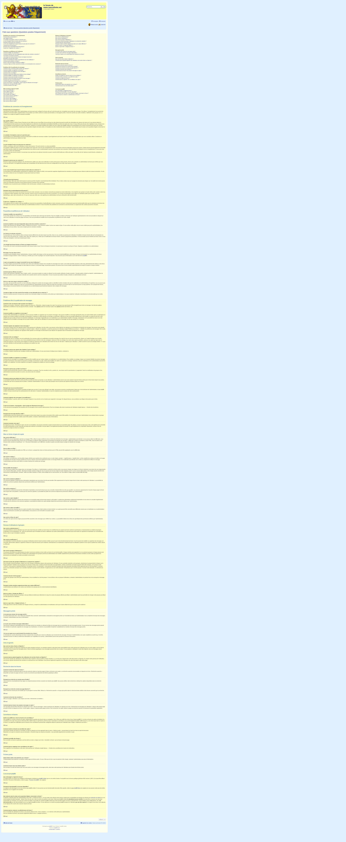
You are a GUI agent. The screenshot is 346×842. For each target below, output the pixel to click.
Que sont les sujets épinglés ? (10, 98)
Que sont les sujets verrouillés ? (10, 99)
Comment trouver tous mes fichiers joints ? (64, 85)
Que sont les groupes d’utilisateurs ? (63, 39)
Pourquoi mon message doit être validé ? (12, 83)
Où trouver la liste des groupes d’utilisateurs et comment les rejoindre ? (70, 41)
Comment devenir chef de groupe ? (63, 42)
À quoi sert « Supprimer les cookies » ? (12, 48)
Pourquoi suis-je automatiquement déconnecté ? (13, 46)
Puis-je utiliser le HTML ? (8, 91)
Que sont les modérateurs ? (61, 38)
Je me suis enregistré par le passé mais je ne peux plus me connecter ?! (19, 43)
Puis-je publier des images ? (9, 94)
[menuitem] (13, 21)
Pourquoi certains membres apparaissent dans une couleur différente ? (70, 43)
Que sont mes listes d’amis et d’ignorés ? (64, 58)
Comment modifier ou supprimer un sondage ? (13, 75)
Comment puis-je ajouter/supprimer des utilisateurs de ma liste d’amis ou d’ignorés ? (73, 60)
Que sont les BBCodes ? (8, 90)
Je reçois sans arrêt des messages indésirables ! (66, 52)
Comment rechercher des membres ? (63, 69)
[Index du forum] (23, 11)
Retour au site (94, 24)
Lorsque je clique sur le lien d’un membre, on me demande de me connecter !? (22, 63)
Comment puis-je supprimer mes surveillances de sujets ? (68, 79)
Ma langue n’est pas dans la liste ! (10, 58)
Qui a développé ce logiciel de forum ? (63, 90)
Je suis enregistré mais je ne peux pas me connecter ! (15, 41)
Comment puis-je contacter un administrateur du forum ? (67, 94)
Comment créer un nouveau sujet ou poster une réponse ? (16, 68)
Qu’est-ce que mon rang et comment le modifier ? (14, 62)
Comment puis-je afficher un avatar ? (11, 61)
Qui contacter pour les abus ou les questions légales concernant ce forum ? (71, 93)
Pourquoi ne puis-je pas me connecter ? (12, 42)
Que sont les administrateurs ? (62, 36)
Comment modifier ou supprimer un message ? (13, 70)
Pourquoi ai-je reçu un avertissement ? (11, 79)
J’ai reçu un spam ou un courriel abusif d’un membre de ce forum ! (69, 54)
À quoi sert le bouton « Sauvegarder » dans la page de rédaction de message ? (20, 82)
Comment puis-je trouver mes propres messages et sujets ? (68, 70)
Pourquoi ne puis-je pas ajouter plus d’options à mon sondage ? (17, 74)
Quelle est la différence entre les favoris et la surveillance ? (68, 75)
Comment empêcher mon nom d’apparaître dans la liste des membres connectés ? (21, 54)
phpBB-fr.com (57, 827)
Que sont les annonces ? (8, 97)
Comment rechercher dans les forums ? (64, 65)
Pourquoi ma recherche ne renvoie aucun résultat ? (66, 66)
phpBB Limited (42, 778)
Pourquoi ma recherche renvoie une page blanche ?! (66, 67)
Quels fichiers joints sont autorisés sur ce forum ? (66, 84)
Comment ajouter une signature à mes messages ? (14, 71)
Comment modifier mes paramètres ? (11, 52)
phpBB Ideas (77, 788)
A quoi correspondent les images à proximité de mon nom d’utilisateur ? (18, 59)
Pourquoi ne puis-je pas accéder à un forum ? (13, 77)
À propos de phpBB (34, 780)
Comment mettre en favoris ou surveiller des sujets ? (66, 76)
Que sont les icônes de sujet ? (10, 101)
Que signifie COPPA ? (8, 38)
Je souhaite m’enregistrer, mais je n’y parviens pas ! (14, 39)
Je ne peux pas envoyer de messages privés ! (65, 51)
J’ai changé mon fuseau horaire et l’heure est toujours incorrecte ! (17, 57)
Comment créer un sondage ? (9, 72)
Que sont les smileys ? (8, 92)
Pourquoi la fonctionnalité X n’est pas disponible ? (66, 91)
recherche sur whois (95, 797)
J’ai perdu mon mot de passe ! (10, 45)
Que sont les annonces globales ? (10, 95)
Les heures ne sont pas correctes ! (11, 55)
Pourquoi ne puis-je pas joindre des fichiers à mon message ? (16, 78)
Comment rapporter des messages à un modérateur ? (15, 81)
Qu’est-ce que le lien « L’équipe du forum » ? (65, 46)
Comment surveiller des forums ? (62, 78)
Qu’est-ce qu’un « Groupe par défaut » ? (64, 45)
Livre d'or (103, 24)
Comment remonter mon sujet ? (10, 85)
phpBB (84, 255)
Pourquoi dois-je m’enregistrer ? (10, 36)
